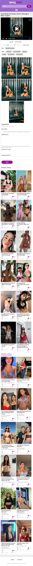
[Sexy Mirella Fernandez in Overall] (8, 333)
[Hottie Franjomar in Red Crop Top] (23, 368)
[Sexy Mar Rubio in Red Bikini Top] (23, 531)
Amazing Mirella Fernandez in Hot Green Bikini (23, 284)
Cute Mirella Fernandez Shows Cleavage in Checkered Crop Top (23, 346)
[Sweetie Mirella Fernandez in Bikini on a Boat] (23, 211)
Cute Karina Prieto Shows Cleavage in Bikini (8, 380)
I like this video (10, 42)
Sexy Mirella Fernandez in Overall (8, 345)
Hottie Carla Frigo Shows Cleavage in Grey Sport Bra (23, 479)
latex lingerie (19, 54)
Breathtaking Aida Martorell (6, 511)
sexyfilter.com (15, 563)
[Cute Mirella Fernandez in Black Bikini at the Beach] (8, 211)
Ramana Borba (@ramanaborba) (20, 415)
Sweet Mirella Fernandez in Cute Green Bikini (23, 194)
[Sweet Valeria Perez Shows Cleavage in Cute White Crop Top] (8, 466)
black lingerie (11, 54)
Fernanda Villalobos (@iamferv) (5, 416)
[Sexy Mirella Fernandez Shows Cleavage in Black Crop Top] (23, 302)
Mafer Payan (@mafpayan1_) (8, 449)
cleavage (24, 51)
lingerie (4, 54)
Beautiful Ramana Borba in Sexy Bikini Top (24, 412)
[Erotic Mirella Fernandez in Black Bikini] (8, 181)
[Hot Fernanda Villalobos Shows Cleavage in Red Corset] (8, 399)
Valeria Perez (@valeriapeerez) (8, 482)
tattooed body (16, 51)
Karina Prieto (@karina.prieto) (8, 382)
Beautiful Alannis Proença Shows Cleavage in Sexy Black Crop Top (8, 544)
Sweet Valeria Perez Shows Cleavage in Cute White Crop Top (7, 479)
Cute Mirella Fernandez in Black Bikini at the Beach (8, 223)
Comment (4, 134)
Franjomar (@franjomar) (22, 382)
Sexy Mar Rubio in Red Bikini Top (22, 544)
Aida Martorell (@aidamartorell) (5, 514)
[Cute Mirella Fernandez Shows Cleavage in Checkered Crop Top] (23, 333)
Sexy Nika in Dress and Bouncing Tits (23, 511)
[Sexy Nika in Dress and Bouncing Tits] (23, 498)
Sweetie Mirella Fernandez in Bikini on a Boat (23, 224)
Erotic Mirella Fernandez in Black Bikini (7, 194)
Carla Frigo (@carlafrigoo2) (23, 482)
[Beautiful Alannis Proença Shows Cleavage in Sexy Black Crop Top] (8, 531)
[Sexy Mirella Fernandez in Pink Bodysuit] (8, 302)
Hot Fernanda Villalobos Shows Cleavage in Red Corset (7, 413)
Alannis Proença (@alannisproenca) (5, 548)
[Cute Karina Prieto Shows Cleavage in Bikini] (8, 368)
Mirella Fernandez (10, 48)
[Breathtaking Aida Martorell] (8, 498)
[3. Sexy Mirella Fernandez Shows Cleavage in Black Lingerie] (8, 90)
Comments (5, 124)
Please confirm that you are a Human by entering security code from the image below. (15, 147)
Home (12, 559)
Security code (5, 155)
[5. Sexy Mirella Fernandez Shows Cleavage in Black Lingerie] (16, 112)
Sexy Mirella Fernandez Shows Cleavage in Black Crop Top (23, 315)
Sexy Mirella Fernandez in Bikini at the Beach (8, 284)
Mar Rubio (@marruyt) (22, 546)
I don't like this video (12, 42)
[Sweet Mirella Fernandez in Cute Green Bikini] (23, 181)
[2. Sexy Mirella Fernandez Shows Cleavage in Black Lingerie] (24, 68)
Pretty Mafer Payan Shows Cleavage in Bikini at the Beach (7, 446)
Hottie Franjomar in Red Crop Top (23, 380)
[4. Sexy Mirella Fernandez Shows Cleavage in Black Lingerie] (24, 90)
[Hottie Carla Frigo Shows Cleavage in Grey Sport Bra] (23, 466)
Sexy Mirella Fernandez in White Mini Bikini (23, 254)
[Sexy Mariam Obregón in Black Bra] (23, 433)
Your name (4, 129)
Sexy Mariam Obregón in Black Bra (23, 445)
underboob (8, 51)
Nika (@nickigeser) (21, 513)
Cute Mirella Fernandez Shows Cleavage (7, 254)
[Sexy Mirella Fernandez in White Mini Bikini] (23, 241)
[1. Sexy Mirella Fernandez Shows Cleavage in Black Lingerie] (8, 68)
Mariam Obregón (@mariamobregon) (21, 449)
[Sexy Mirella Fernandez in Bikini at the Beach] (8, 271)
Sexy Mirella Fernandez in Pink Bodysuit (8, 314)
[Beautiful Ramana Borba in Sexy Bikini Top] (23, 399)
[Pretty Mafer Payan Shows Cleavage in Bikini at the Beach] (8, 433)
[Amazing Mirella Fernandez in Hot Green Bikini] (23, 271)
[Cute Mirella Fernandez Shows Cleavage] (8, 241)
